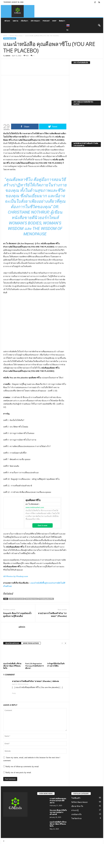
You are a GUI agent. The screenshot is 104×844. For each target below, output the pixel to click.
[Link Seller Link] (13, 509)
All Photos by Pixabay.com (15, 576)
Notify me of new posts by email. (18, 773)
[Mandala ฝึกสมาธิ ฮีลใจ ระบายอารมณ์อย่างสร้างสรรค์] (42, 813)
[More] (41, 67)
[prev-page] (62, 643)
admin (7, 56)
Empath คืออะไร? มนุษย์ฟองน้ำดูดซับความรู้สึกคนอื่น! (17, 614)
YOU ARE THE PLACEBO (17, 599)
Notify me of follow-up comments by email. (22, 767)
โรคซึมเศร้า (75, 798)
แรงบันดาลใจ (76, 814)
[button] (99, 25)
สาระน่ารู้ (74, 810)
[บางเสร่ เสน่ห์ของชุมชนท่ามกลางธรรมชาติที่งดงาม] (42, 801)
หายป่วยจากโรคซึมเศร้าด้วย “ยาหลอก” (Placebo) (52, 614)
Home (5, 36)
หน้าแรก (7, 21)
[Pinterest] (34, 67)
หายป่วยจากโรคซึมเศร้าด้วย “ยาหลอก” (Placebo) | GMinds (35, 681)
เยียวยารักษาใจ (77, 806)
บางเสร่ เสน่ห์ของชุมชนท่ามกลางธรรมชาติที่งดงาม (58, 800)
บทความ (15, 21)
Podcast (46, 21)
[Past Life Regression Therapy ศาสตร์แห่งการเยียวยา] (35, 654)
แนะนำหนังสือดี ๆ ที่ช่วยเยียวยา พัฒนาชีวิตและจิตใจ (12, 665)
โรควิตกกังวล (76, 818)
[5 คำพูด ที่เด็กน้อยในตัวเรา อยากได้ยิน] (57, 654)
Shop (54, 21)
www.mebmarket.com (35, 507)
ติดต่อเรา (62, 21)
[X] (28, 67)
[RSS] (99, 2)
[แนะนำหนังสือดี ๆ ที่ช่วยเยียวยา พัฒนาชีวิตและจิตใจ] (13, 654)
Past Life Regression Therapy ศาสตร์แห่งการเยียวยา (34, 665)
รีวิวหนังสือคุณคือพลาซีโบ (46, 599)
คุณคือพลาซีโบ (33, 500)
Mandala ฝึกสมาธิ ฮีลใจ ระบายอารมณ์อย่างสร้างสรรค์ (58, 812)
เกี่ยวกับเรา (24, 21)
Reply (14, 693)
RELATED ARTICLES (12, 643)
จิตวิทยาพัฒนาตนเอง (16, 36)
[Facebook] (95, 2)
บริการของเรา (35, 21)
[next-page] (65, 643)
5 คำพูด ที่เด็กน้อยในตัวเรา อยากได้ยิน (56, 664)
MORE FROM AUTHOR (31, 643)
